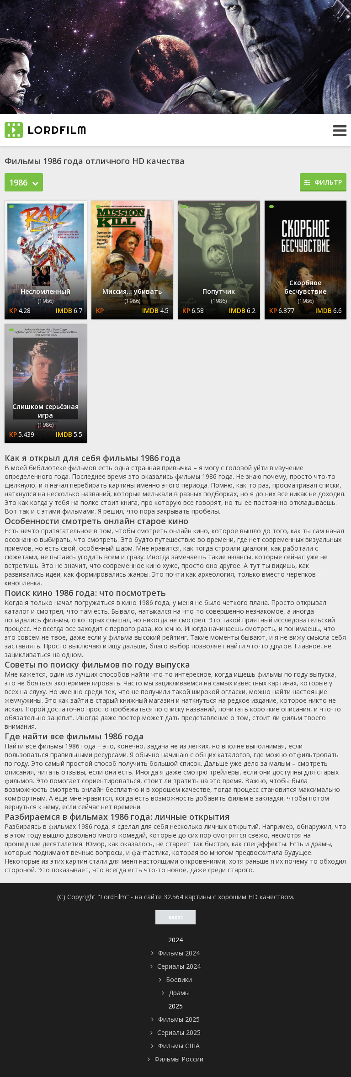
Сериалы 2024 (179, 966)
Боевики (179, 979)
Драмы (179, 992)
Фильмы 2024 (179, 953)
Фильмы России (178, 1059)
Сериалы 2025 (179, 1032)
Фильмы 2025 (179, 1019)
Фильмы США (179, 1045)
